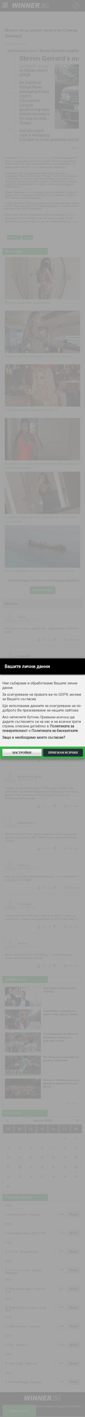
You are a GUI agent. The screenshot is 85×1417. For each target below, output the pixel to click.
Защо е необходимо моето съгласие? (33, 737)
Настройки (21, 752)
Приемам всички (63, 752)
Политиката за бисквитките (55, 730)
